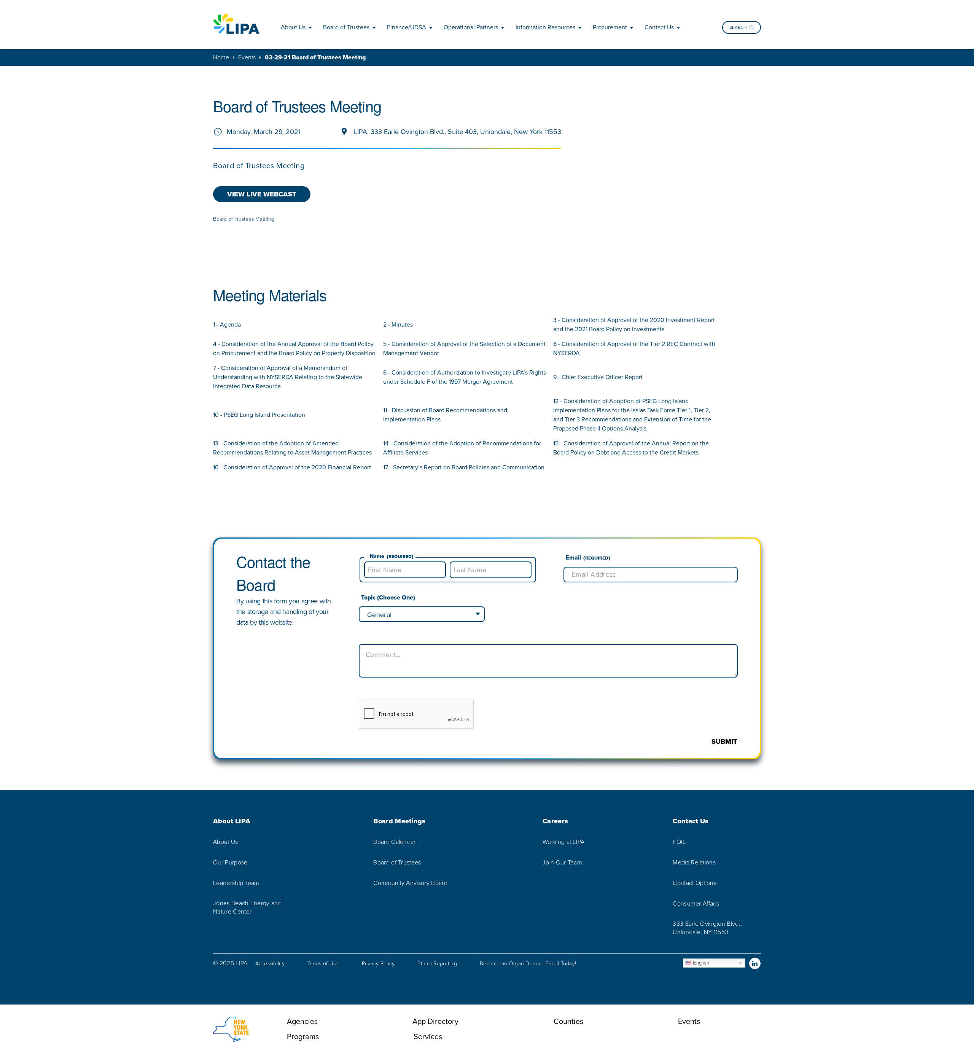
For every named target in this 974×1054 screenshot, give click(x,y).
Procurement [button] (610, 27)
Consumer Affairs (696, 903)
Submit (724, 741)
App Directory (435, 1021)
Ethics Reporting (437, 964)
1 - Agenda (227, 324)
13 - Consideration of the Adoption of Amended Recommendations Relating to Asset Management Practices (292, 448)
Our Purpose (230, 862)
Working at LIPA (564, 842)
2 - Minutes (398, 324)
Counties (568, 1021)
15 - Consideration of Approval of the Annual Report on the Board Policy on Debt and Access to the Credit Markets (631, 448)
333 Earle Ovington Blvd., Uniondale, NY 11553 (707, 928)
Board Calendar (394, 842)
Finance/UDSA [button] (406, 27)
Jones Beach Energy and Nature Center (247, 907)
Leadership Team (236, 883)
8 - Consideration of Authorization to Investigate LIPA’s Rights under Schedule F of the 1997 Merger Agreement (464, 377)
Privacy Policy (378, 964)
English (700, 963)
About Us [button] (293, 27)
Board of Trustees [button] (346, 27)
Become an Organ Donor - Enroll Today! (528, 964)
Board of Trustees (397, 862)
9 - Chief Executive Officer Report (598, 377)
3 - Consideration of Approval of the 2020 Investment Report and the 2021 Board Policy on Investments (634, 324)
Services (428, 1036)
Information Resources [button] (545, 27)
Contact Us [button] (659, 27)
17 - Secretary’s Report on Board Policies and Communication (463, 467)
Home (221, 57)
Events (247, 57)
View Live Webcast (261, 194)
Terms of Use (323, 964)
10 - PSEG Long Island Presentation (259, 414)
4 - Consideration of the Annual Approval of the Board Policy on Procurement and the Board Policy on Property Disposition (294, 348)
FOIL (679, 842)
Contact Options (694, 883)
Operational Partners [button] (471, 27)
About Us (225, 842)
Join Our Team (562, 862)
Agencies (302, 1021)
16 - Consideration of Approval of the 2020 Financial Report (292, 467)
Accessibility (270, 964)
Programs (303, 1036)
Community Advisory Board (410, 883)
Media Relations (694, 862)
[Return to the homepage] (236, 23)
